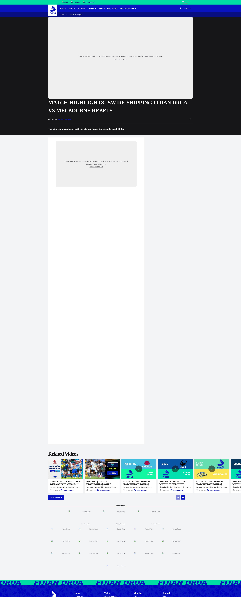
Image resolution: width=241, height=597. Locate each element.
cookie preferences (120, 59)
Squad (166, 593)
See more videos (56, 497)
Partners (120, 505)
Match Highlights (76, 14)
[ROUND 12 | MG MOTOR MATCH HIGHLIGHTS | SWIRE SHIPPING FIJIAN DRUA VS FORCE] (175, 476)
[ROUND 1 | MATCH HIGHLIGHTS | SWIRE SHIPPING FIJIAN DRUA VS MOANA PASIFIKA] (102, 476)
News (77, 593)
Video (61, 14)
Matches (138, 593)
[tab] (63, 8)
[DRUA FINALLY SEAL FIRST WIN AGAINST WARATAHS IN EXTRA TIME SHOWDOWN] (65, 476)
